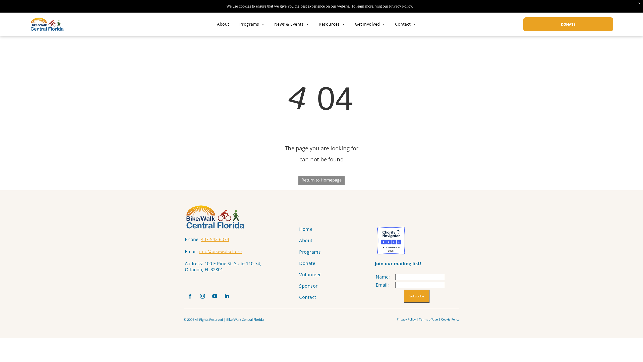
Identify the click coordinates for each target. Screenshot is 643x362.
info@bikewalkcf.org (220, 251)
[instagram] (202, 297)
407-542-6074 (215, 239)
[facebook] (190, 297)
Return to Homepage (322, 180)
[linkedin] (227, 297)
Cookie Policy (450, 319)
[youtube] (214, 297)
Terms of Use (428, 319)
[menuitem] (223, 24)
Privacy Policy (406, 319)
